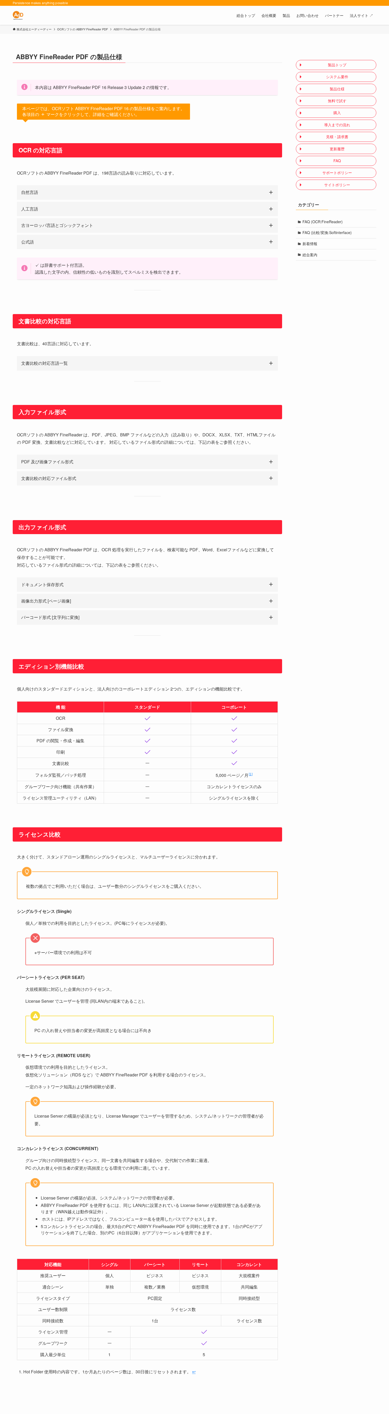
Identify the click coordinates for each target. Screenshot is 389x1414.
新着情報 (309, 243)
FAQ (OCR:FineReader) (322, 221)
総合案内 (309, 254)
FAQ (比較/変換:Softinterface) (327, 232)
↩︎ (194, 1372)
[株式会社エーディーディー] (18, 15)
